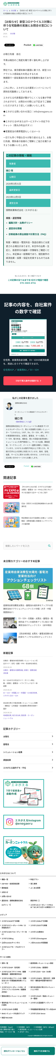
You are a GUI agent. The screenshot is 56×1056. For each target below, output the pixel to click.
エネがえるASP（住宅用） (11, 967)
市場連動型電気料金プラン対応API (43, 1009)
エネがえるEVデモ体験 (38, 925)
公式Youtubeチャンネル (11, 942)
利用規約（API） (24, 1027)
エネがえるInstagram (38, 938)
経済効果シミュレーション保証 (41, 963)
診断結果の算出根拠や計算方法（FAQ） (28, 234)
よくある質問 (35, 888)
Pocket (27, 44)
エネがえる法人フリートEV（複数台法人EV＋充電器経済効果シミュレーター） (14, 980)
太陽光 (6, 736)
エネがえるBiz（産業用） (39, 967)
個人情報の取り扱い (7, 1029)
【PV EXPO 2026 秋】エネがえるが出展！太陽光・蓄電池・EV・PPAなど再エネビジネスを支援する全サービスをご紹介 (36, 490)
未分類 (12, 33)
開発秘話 (5, 888)
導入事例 (33, 883)
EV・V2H (34, 369)
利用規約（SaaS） (7, 1027)
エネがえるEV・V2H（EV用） (41, 971)
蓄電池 (6, 744)
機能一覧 (5, 879)
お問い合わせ (6, 896)
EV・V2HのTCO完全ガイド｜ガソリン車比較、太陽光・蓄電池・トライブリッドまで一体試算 (20, 683)
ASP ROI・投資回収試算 (10, 883)
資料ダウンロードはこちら (14, 1051)
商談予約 (33, 900)
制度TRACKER (7, 1017)
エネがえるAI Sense (37, 1013)
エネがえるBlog (7, 938)
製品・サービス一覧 (7, 1032)
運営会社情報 (15, 228)
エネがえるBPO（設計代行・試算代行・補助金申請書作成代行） (42, 979)
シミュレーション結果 (12, 752)
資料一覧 (5, 963)
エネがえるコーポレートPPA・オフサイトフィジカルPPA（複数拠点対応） (14, 989)
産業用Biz (22, 369)
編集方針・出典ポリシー (21, 222)
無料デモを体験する (42, 1051)
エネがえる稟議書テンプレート (41, 1002)
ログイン (5, 905)
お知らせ (5, 892)
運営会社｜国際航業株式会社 (12, 900)
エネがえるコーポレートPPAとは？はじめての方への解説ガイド (42, 906)
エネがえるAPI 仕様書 (10, 1009)
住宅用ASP (8, 369)
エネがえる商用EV (37, 932)
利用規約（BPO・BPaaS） (45, 1027)
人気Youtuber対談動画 (39, 942)
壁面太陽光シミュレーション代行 (14, 996)
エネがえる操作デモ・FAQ (14, 767)
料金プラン (34, 879)
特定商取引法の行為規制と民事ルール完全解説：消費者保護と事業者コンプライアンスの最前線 (36, 521)
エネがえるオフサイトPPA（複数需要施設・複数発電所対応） (14, 972)
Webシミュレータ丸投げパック (13, 1013)
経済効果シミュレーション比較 (31, 1029)
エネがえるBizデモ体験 (39, 921)
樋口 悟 (9, 170)
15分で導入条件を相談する (27, 380)
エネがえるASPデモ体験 (10, 921)
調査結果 (7, 760)
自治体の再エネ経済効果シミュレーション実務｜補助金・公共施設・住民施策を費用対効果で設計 (20, 706)
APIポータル (24, 1032)
